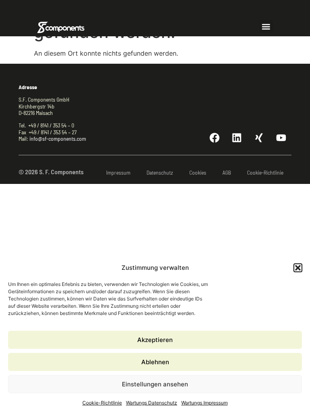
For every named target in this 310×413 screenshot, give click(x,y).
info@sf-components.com (57, 138)
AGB (226, 172)
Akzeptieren (155, 340)
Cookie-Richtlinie (102, 403)
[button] (298, 268)
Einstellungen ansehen (155, 384)
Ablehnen (155, 362)
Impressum (118, 172)
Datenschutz (160, 172)
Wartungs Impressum (204, 403)
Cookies (197, 172)
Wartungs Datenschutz (151, 403)
